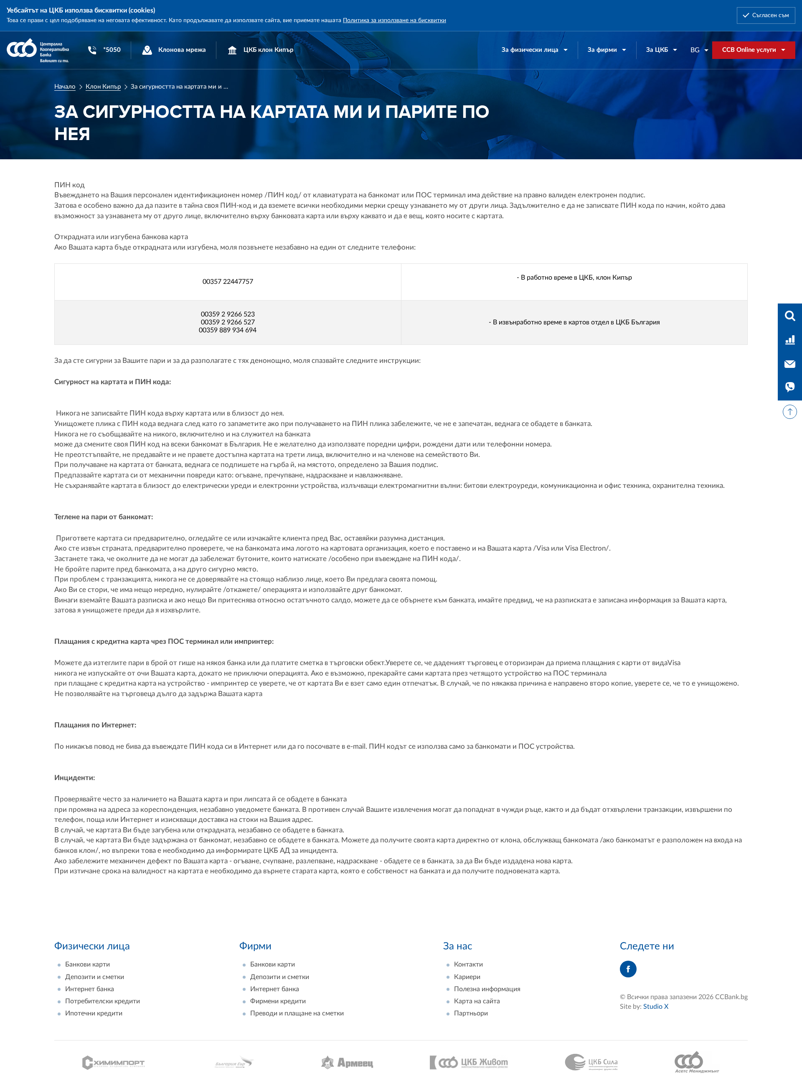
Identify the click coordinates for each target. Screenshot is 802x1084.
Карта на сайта (477, 1001)
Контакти (468, 964)
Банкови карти (87, 964)
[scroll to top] (790, 412)
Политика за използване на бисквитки (394, 20)
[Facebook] (628, 969)
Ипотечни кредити (93, 1013)
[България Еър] (232, 1062)
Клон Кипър (103, 87)
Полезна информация (487, 989)
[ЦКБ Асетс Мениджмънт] (697, 1062)
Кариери (467, 977)
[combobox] (699, 50)
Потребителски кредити (102, 1001)
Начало (65, 87)
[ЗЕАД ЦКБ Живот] (469, 1062)
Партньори (471, 1013)
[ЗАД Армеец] (347, 1062)
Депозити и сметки (94, 977)
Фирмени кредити (278, 1001)
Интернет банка (89, 989)
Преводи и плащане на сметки (297, 1013)
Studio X (655, 1006)
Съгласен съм (770, 15)
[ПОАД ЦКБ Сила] (591, 1062)
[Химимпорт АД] (113, 1062)
